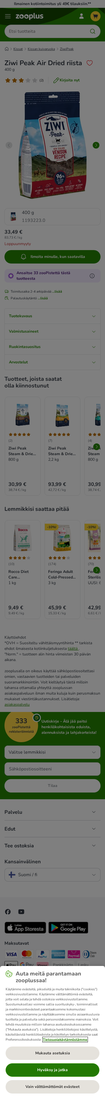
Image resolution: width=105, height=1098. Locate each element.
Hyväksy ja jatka (52, 1070)
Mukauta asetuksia (52, 1053)
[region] (52, 1032)
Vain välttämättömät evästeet (52, 1086)
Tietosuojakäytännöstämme (65, 1039)
